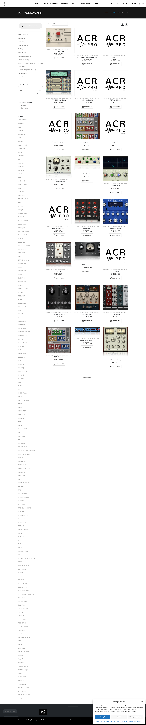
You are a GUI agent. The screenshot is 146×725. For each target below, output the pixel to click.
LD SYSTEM (21, 357)
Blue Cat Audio (22, 213)
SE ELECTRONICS (23, 565)
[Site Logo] (6, 3)
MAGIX (20, 386)
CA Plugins (21, 228)
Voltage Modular (23, 666)
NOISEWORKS (22, 461)
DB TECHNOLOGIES (24, 246)
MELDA (20, 397)
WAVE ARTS (22, 677)
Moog (20, 425)
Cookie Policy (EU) (10, 711)
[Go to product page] (58, 37)
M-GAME (21, 379)
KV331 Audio (22, 350)
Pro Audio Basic (23, 519)
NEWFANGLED (22, 447)
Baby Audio (21, 195)
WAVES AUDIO (23, 684)
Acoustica (21, 123)
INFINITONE (21, 325)
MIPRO (20, 404)
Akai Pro (20, 141)
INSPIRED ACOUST (24, 332)
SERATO (20, 573)
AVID (19, 177)
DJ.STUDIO (21, 253)
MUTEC (20, 440)
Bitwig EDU (21, 210)
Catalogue (121, 3)
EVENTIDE (21, 278)
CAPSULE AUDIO (23, 231)
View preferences (135, 717)
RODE (20, 562)
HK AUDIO (21, 314)
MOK (19, 422)
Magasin (85, 3)
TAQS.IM (20, 612)
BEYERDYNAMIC (23, 199)
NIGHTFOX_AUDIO (24, 454)
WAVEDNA (21, 680)
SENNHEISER (22, 569)
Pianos (20, 479)
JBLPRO (20, 339)
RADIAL (20, 544)
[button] (142, 702)
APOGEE (21, 159)
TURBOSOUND (23, 627)
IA (18, 318)
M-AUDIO (21, 375)
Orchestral (21, 472)
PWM (20, 533)
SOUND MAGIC (22, 583)
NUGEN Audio (22, 465)
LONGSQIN (21, 368)
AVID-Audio (21, 181)
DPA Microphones (23, 260)
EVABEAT (21, 274)
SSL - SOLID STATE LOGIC (26, 594)
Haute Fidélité (69, 3)
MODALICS (21, 415)
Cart (133, 3)
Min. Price (20, 94)
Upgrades (21, 659)
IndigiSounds (22, 321)
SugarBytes (21, 605)
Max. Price (40, 94)
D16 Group (21, 242)
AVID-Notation (22, 185)
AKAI (19, 138)
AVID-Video (21, 192)
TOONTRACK (22, 623)
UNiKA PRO (21, 648)
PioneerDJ (21, 486)
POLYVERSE (22, 504)
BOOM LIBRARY (23, 221)
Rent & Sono (51, 3)
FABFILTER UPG (23, 289)
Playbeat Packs (22, 494)
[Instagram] (143, 3)
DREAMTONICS (23, 264)
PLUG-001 (21, 501)
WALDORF (21, 673)
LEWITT (20, 361)
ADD (19, 127)
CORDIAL (21, 238)
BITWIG (20, 206)
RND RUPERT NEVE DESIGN (26, 558)
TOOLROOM (22, 619)
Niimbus (20, 458)
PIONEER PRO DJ (23, 483)
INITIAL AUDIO (22, 328)
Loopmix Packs (22, 371)
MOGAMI (21, 418)
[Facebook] (139, 3)
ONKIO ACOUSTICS (24, 468)
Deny (119, 717)
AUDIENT (21, 170)
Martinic (20, 389)
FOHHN (20, 300)
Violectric (21, 663)
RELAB (20, 548)
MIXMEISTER (22, 411)
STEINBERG (21, 598)
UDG (19, 641)
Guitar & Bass (22, 303)
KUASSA (21, 346)
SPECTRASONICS (23, 591)
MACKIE (20, 382)
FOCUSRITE (21, 296)
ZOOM (20, 698)
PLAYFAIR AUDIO (23, 497)
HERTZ (20, 310)
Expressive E (22, 282)
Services (36, 3)
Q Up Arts (21, 537)
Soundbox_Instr (23, 587)
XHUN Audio (22, 691)
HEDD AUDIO (22, 307)
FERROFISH (21, 292)
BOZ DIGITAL (22, 224)
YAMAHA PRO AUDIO (24, 695)
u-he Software (22, 634)
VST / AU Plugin (23, 670)
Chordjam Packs (23, 235)
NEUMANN (21, 443)
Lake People (22, 353)
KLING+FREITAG (23, 343)
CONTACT (107, 3)
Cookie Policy (99, 721)
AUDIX (20, 174)
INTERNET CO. (22, 335)
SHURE (20, 576)
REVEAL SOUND (23, 551)
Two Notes (21, 630)
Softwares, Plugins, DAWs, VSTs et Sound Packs (59, 49)
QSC (19, 540)
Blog (96, 3)
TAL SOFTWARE (23, 609)
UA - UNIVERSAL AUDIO (25, 637)
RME (19, 555)
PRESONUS (21, 512)
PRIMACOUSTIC (23, 515)
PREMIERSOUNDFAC (24, 508)
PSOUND (21, 526)
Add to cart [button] (60, 58)
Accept (102, 717)
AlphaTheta (21, 149)
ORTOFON (21, 476)
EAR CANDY (22, 271)
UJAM (20, 645)
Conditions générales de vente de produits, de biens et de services (122, 721)
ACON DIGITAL (22, 120)
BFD (19, 203)
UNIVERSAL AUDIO (24, 652)
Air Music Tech (22, 134)
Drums (20, 267)
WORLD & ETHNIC (23, 688)
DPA (19, 256)
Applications (22, 163)
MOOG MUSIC (22, 429)
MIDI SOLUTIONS (23, 400)
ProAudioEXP (22, 522)
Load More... (87, 377)
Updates (20, 655)
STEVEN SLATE (23, 601)
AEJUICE (20, 131)
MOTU (20, 433)
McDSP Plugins (22, 393)
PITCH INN (21, 490)
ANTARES (21, 156)
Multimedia (21, 436)
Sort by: (48, 24)
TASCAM (21, 616)
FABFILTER (21, 285)
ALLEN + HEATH (23, 145)
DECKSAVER (22, 249)
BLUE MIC (21, 217)
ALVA (20, 152)
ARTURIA (21, 167)
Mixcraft (20, 407)
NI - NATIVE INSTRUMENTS (26, 450)
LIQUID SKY (21, 364)
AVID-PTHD (21, 188)
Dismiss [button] (73, 722)
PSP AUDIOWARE (23, 530)
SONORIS (21, 580)
